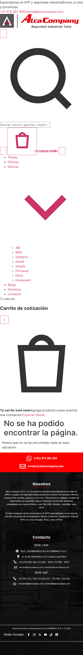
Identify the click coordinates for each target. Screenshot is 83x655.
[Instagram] (34, 634)
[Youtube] (45, 634)
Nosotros (14, 289)
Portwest (22, 271)
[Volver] (3, 34)
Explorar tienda (33, 415)
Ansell (19, 262)
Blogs (12, 285)
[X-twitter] (40, 634)
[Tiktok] (51, 634)
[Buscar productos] (3, 151)
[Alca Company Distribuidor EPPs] (41, 27)
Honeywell (23, 280)
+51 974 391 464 (12, 12)
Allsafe (20, 266)
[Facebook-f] (28, 634)
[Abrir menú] (62, 151)
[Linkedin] (56, 634)
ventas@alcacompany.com (44, 12)
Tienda (13, 157)
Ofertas (13, 162)
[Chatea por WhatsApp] (76, 638)
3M (17, 248)
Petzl (19, 275)
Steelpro (21, 257)
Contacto (14, 294)
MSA (18, 252)
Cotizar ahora (48, 151)
